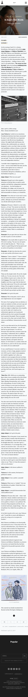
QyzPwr (6, 626)
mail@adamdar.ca (18, 673)
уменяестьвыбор (20, 626)
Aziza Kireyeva (16, 602)
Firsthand (8, 16)
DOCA (13, 16)
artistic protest (6, 555)
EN (14, 2)
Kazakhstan (19, 16)
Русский (3, 40)
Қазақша (4, 43)
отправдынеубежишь (12, 626)
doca (3, 626)
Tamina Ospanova (8, 122)
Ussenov (6, 280)
